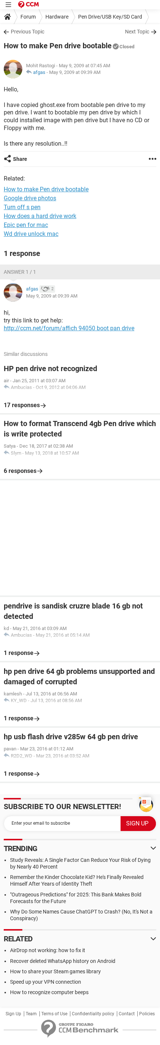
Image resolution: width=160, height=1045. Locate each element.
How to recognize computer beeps (49, 992)
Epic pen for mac (26, 224)
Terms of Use (54, 1013)
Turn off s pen (22, 207)
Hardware (56, 17)
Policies (147, 1013)
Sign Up (13, 1013)
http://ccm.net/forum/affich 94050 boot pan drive (69, 328)
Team (31, 1013)
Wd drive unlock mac (31, 233)
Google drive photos (30, 198)
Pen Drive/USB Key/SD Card (110, 17)
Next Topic (137, 32)
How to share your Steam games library (55, 971)
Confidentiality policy (93, 1013)
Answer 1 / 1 (20, 272)
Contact (127, 1013)
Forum (28, 17)
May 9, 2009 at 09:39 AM (74, 72)
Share (20, 159)
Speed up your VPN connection (45, 982)
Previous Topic (27, 32)
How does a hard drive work (40, 216)
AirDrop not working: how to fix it (47, 950)
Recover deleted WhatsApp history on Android (62, 961)
